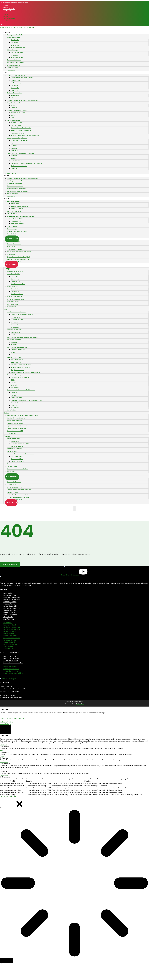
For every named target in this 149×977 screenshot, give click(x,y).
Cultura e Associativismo (14, 93)
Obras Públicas (11, 173)
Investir (6, 175)
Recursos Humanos (12, 226)
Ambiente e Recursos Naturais (16, 75)
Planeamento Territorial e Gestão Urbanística (20, 153)
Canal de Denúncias (9, 9)
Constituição (15, 40)
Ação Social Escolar (16, 123)
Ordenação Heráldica (13, 65)
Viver (5, 72)
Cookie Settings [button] (5, 724)
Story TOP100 (11, 247)
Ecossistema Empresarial (14, 183)
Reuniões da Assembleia (18, 47)
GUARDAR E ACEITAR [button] (8, 797)
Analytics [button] (3, 756)
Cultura (13, 98)
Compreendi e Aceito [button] (19, 718)
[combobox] (8, 808)
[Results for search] (74, 883)
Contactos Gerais (9, 642)
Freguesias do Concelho (14, 60)
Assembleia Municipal (13, 37)
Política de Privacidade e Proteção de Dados (11, 659)
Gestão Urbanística (16, 161)
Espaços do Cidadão (17, 209)
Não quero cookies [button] (6, 718)
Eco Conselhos (15, 88)
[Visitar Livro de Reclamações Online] (8, 679)
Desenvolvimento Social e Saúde (17, 110)
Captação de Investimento (15, 186)
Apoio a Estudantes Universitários (21, 130)
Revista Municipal (12, 68)
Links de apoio (11, 196)
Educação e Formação (13, 120)
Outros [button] (2, 769)
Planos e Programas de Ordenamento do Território (26, 163)
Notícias (6, 5)
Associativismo (15, 95)
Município (6, 32)
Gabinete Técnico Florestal (19, 166)
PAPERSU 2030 (15, 80)
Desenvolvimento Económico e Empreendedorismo (22, 100)
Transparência (11, 70)
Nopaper (13, 158)
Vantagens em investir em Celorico (17, 191)
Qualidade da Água (17, 83)
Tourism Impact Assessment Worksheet (19, 252)
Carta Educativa (16, 125)
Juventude (14, 108)
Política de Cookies (10, 667)
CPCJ (12, 118)
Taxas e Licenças (12, 229)
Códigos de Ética (12, 254)
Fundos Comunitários (17, 224)
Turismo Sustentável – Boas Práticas (18, 259)
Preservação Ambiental (14, 244)
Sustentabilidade (12, 239)
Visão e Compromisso (13, 241)
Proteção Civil (11, 234)
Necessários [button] (4, 775)
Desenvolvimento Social (18, 113)
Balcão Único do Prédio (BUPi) (20, 206)
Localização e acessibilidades (15, 181)
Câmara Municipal (12, 50)
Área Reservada (8, 619)
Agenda (5, 7)
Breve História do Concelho (15, 63)
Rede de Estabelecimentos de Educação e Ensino (25, 135)
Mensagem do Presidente (15, 35)
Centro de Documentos (14, 211)
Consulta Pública (12, 214)
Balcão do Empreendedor (12, 627)
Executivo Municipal (17, 52)
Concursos (14, 146)
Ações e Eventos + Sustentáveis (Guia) (18, 257)
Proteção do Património (14, 249)
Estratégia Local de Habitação (20, 140)
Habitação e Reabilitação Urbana (17, 138)
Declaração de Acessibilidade (13, 663)
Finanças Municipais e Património (17, 231)
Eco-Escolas (14, 85)
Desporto (13, 105)
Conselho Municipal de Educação (21, 128)
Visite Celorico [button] (11, 264)
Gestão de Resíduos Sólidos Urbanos (22, 78)
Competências (15, 45)
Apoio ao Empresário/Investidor (16, 189)
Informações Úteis (9, 640)
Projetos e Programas (17, 133)
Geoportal (14, 156)
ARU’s (12, 143)
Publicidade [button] (4, 762)
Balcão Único (15, 204)
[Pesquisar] (74, 508)
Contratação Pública (17, 219)
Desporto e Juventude (13, 103)
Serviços (6, 198)
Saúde (13, 115)
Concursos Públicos (16, 221)
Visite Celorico (11, 502)
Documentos (15, 42)
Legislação (14, 148)
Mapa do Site (8, 646)
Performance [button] (4, 750)
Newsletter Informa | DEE (14, 194)
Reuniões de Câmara (17, 57)
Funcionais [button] (3, 745)
